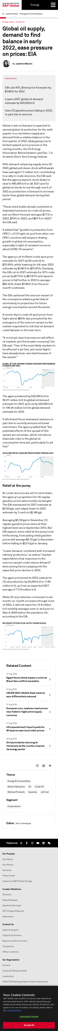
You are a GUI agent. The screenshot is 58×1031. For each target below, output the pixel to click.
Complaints (8, 946)
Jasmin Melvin (24, 63)
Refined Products (16, 792)
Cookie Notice (14, 1010)
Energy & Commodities (19, 781)
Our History (7, 864)
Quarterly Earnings (11, 905)
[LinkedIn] (43, 843)
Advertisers (8, 916)
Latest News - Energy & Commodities (23, 13)
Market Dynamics (16, 786)
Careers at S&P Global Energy (17, 881)
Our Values (7, 859)
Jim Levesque (23, 823)
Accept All (29, 1025)
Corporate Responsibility (14, 970)
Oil (29, 786)
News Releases (10, 900)
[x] (21, 843)
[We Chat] (49, 843)
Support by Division (11, 935)
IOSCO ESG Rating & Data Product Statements (25, 981)
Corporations (14, 806)
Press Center (8, 875)
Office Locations (10, 951)
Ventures (6, 870)
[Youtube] (37, 843)
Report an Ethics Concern (14, 941)
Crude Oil (39, 786)
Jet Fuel (45, 792)
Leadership (8, 976)
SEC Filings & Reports (13, 911)
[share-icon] (50, 765)
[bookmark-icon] (37, 765)
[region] (29, 1008)
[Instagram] (32, 843)
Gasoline (32, 792)
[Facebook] (26, 843)
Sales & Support (10, 930)
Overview (7, 894)
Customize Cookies (29, 1016)
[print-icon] (43, 765)
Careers (6, 965)
